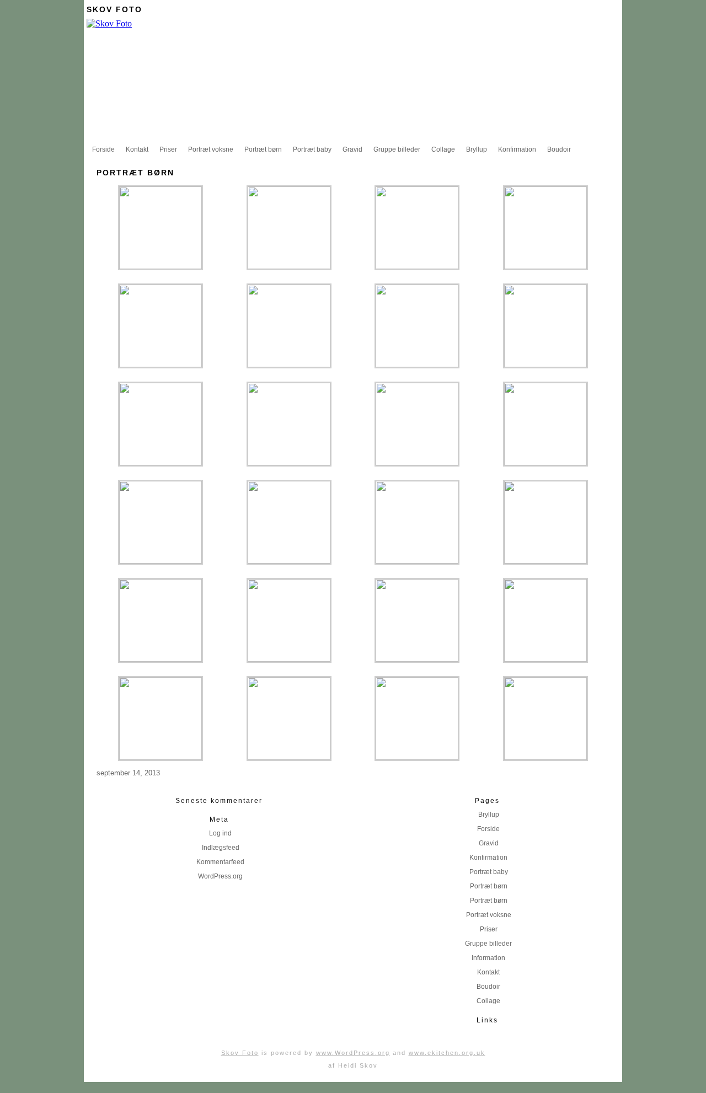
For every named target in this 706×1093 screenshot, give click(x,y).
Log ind (220, 833)
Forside (103, 149)
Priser (168, 149)
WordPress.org (220, 876)
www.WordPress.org (353, 1052)
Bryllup (476, 149)
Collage (443, 149)
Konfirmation (517, 149)
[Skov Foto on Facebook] (613, 9)
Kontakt (137, 149)
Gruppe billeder (396, 149)
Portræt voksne (210, 149)
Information (488, 958)
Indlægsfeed (220, 847)
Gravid (352, 149)
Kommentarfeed (220, 862)
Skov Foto (114, 9)
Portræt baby (312, 149)
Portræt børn (263, 149)
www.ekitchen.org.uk (447, 1052)
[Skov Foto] (109, 23)
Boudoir (559, 149)
